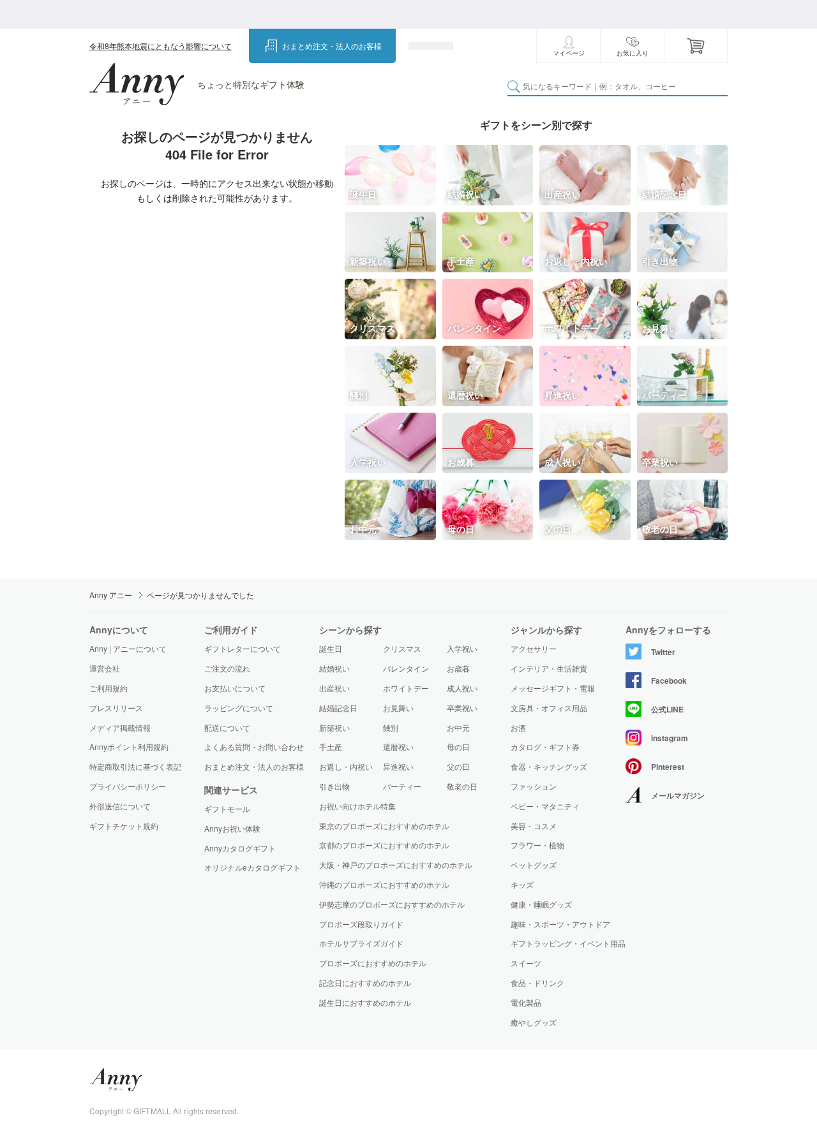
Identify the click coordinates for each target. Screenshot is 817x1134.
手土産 (330, 746)
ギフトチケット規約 (123, 825)
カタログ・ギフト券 (545, 747)
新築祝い (334, 727)
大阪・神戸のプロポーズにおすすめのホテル (395, 864)
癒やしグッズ (534, 1022)
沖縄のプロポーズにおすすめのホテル (384, 884)
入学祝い (462, 648)
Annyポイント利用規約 (129, 746)
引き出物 (334, 786)
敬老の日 (462, 786)
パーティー (402, 786)
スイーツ (526, 963)
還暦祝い (398, 746)
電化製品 (526, 1003)
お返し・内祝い (346, 766)
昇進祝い (398, 766)
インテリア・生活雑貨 (549, 668)
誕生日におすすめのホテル (365, 1002)
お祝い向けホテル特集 (357, 805)
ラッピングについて (238, 707)
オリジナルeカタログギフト (252, 867)
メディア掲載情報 (120, 727)
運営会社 (104, 668)
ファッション (534, 786)
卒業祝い (462, 707)
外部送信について (120, 805)
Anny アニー (110, 594)
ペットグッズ (534, 865)
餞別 (390, 727)
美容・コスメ (534, 826)
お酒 (518, 728)
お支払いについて (235, 687)
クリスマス (402, 648)
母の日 (458, 746)
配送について (227, 727)
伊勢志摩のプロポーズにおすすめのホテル (392, 904)
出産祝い (334, 687)
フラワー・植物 (537, 845)
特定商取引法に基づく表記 (135, 766)
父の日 (458, 766)
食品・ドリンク (537, 983)
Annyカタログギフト (240, 848)
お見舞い (398, 707)
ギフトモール (227, 809)
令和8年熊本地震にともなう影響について (160, 45)
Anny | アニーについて (128, 648)
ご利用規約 (108, 687)
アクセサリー (534, 649)
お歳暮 (458, 668)
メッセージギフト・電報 (553, 688)
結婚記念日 (338, 707)
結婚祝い (334, 668)
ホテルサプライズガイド (361, 943)
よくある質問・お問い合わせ (254, 746)
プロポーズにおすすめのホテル (372, 962)
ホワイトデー (406, 687)
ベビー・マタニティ (545, 806)
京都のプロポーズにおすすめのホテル (384, 844)
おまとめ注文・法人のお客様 (332, 45)
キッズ (522, 885)
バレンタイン (406, 668)
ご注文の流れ (227, 668)
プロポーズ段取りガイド (361, 923)
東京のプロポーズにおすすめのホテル (384, 825)
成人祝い (462, 687)
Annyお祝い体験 (232, 828)
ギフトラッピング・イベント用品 (568, 943)
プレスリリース (116, 707)
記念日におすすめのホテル (365, 982)
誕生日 (330, 648)
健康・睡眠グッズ (541, 904)
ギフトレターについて (242, 648)
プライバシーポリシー (127, 786)
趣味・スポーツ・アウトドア (560, 924)
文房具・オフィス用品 (549, 708)
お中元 (458, 727)
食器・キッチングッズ (549, 767)
